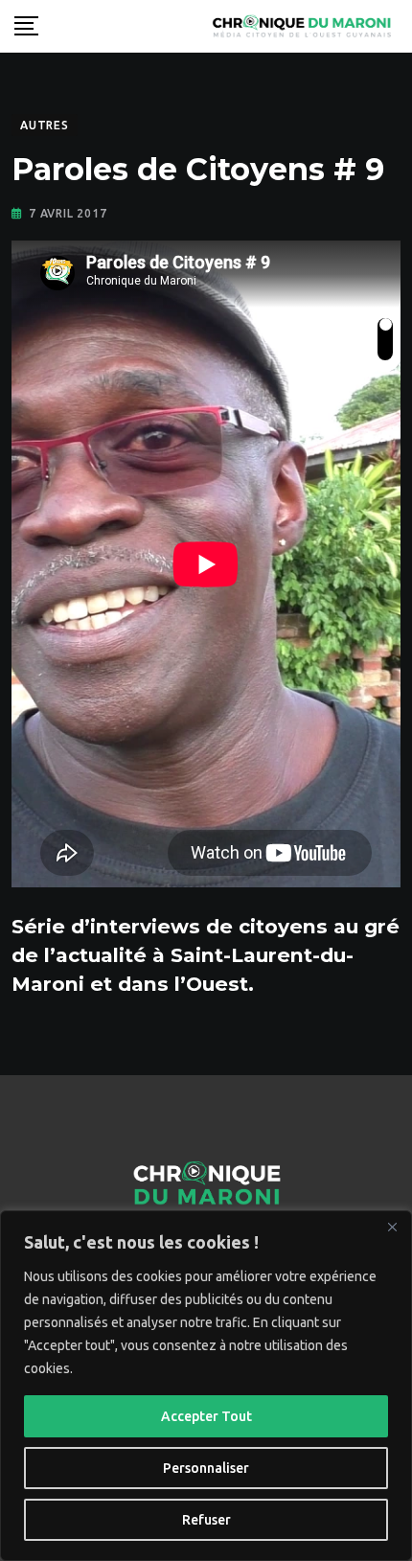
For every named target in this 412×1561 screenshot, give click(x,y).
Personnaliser (206, 1468)
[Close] (391, 1226)
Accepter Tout (206, 1416)
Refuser (206, 1519)
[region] (206, 1385)
